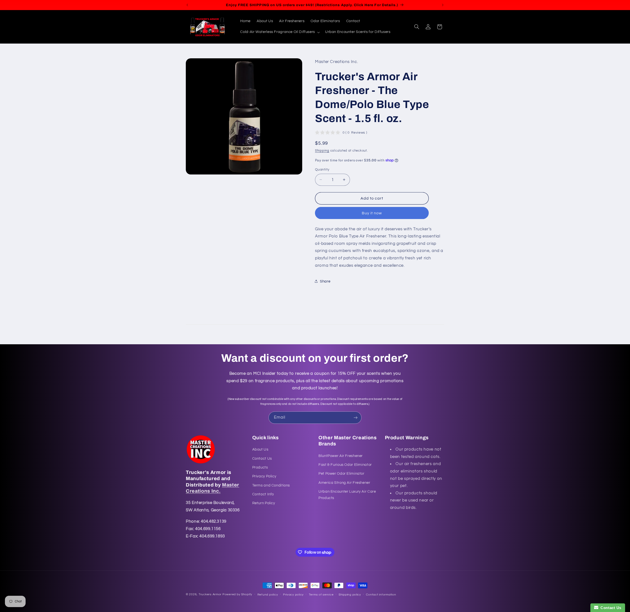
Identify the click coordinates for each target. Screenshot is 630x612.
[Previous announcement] (187, 5)
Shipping (322, 150)
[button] (279, 32)
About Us (260, 449)
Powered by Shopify (237, 594)
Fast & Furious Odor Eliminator (345, 465)
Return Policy (263, 503)
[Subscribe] (355, 417)
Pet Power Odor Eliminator (341, 473)
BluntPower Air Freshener (340, 456)
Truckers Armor (210, 594)
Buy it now (372, 213)
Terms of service (321, 594)
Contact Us (262, 458)
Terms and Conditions (271, 485)
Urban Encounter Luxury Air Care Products (347, 495)
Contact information (381, 594)
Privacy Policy (264, 476)
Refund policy (267, 594)
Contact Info (263, 494)
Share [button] (325, 281)
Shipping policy (350, 594)
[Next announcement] (442, 5)
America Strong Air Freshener (344, 483)
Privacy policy (293, 594)
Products (260, 467)
